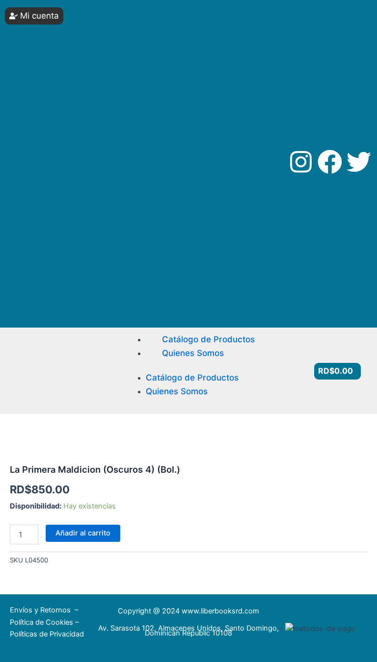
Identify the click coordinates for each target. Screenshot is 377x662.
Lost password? (46, 191)
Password (36, 86)
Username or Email (40, 44)
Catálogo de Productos (208, 339)
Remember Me (42, 128)
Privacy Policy (29, 253)
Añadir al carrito (82, 533)
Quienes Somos (193, 353)
